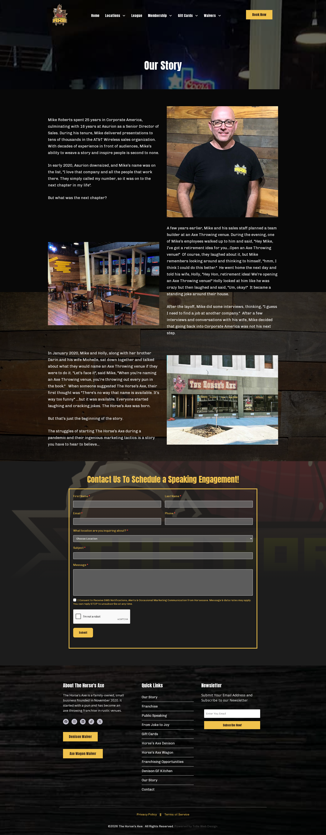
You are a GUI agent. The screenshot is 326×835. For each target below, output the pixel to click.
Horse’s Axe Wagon (157, 752)
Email (77, 513)
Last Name (173, 496)
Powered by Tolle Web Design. (196, 826)
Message (80, 565)
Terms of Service (176, 814)
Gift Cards (150, 734)
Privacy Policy (147, 814)
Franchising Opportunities (163, 762)
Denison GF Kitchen (157, 771)
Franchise (150, 706)
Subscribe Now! (232, 725)
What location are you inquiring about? (100, 530)
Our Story (149, 697)
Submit (83, 633)
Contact (148, 789)
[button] (124, 15)
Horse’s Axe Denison (158, 743)
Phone (170, 513)
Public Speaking (154, 716)
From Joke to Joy (155, 725)
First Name (81, 496)
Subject (79, 548)
